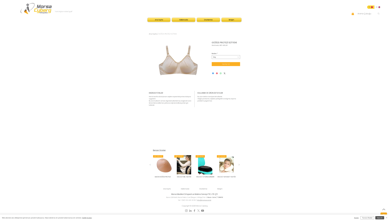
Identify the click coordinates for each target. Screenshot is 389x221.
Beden (215, 53)
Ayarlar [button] (356, 218)
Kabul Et (379, 218)
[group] (194, 167)
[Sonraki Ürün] (239, 164)
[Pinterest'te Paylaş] (217, 73)
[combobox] (226, 57)
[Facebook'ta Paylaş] (213, 73)
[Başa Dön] (384, 209)
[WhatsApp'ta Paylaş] (221, 73)
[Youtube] (202, 210)
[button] (353, 13)
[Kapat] (386, 217)
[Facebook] (194, 210)
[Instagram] (186, 210)
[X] (198, 210)
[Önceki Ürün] (150, 164)
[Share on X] (224, 73)
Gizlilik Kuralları (87, 218)
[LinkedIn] (190, 210)
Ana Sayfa (153, 34)
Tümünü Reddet (367, 218)
